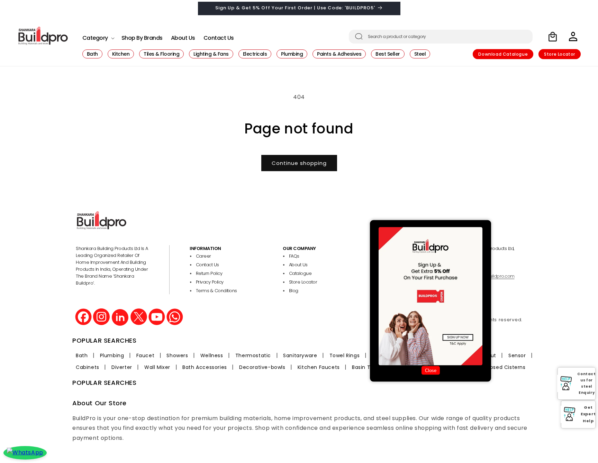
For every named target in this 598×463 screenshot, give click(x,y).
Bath (82, 355)
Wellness (211, 355)
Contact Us (207, 264)
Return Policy (209, 273)
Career (203, 256)
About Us (298, 264)
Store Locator (559, 54)
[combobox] (441, 37)
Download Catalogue (503, 54)
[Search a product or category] (359, 36)
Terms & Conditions (216, 290)
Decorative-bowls (262, 367)
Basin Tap (364, 367)
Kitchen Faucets (319, 367)
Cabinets (87, 367)
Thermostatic (253, 355)
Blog (293, 290)
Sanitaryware (300, 355)
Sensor (517, 355)
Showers (177, 355)
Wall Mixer (157, 367)
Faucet (145, 355)
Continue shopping (299, 163)
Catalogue (300, 273)
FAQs (294, 256)
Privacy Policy (210, 282)
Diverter (121, 367)
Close (430, 370)
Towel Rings (344, 355)
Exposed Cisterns (503, 367)
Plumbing (112, 355)
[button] (97, 36)
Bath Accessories (204, 367)
